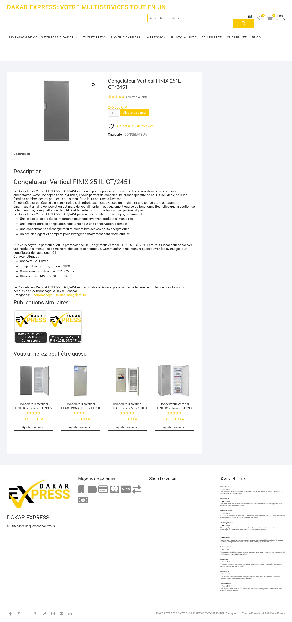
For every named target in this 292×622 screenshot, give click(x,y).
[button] (93, 85)
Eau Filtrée (212, 37)
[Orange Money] (81, 489)
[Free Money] (92, 489)
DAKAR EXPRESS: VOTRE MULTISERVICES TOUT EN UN (86, 7)
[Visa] (126, 489)
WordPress (278, 613)
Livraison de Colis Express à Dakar (41, 37)
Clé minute (237, 37)
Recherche (243, 23)
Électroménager (42, 295)
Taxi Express (94, 37)
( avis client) (136, 97)
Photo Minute (183, 37)
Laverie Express (125, 37)
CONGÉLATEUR (135, 134)
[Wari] (136, 489)
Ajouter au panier (134, 112)
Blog (256, 37)
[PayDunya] (83, 501)
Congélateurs (76, 295)
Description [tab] (21, 154)
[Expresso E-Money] (103, 489)
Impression (156, 37)
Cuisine (60, 295)
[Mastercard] (114, 489)
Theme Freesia (251, 613)
